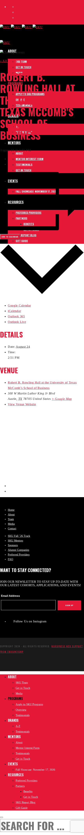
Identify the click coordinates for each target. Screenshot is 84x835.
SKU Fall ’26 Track (19, 535)
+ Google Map (62, 398)
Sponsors (13, 545)
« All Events (8, 61)
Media (11, 523)
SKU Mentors (15, 540)
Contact (12, 528)
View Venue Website (22, 404)
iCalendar (14, 311)
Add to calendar (10, 236)
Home (11, 509)
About (11, 514)
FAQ (10, 559)
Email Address (10, 595)
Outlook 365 (16, 316)
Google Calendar (19, 305)
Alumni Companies (18, 549)
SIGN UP (69, 605)
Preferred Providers (18, 554)
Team (11, 519)
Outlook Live (17, 321)
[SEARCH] (1, 817)
